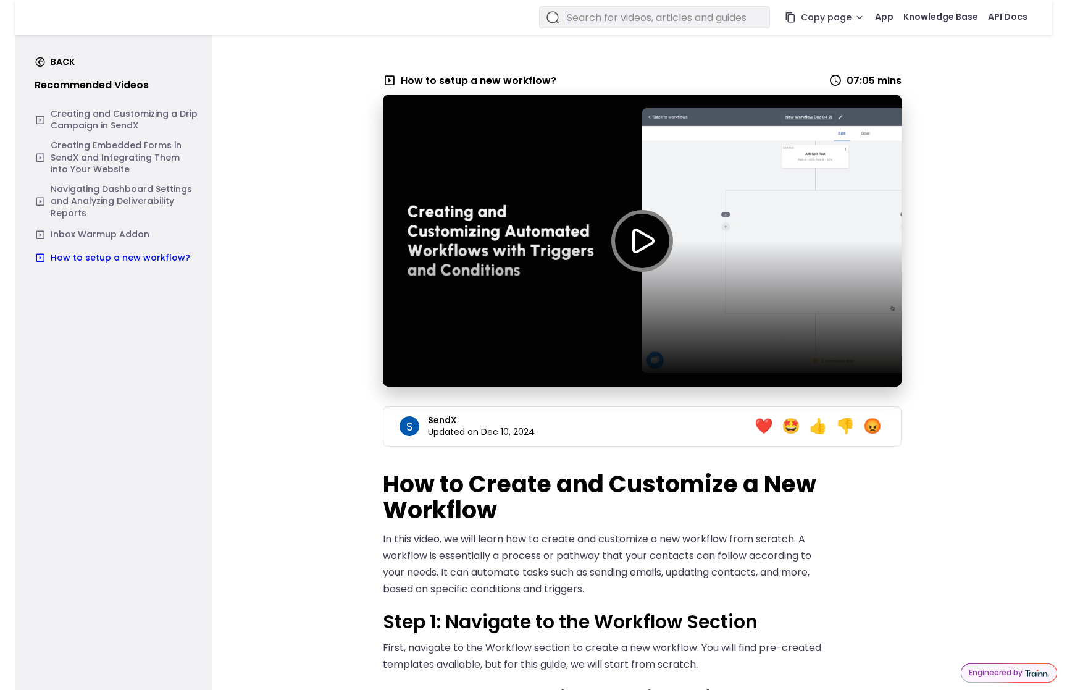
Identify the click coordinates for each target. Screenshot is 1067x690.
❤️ (764, 426)
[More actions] (859, 17)
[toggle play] (642, 241)
